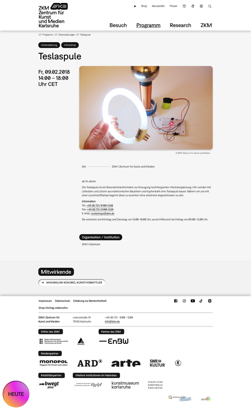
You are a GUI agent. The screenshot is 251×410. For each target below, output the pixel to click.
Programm (148, 25)
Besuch (118, 25)
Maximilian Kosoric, (74, 282)
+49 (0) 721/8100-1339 (100, 209)
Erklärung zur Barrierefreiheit (89, 300)
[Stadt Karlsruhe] (81, 341)
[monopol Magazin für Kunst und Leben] (53, 363)
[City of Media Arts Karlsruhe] (206, 399)
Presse (173, 6)
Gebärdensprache (193, 6)
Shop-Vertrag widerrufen (53, 307)
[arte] (125, 363)
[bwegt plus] (49, 385)
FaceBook (176, 300)
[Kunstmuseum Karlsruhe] (125, 385)
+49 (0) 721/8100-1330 (99, 205)
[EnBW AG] (113, 341)
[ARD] (89, 363)
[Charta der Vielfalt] (179, 399)
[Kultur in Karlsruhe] (178, 363)
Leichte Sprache (184, 6)
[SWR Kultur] (157, 363)
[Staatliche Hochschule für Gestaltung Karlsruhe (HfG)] (88, 385)
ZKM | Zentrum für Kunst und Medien (133, 166)
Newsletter (158, 6)
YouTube (193, 300)
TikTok (201, 300)
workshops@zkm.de (102, 213)
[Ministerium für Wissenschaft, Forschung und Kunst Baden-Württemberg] (53, 341)
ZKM (206, 25)
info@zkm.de (112, 321)
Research (180, 25)
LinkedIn (210, 300)
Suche (210, 6)
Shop (144, 6)
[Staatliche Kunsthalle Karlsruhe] (155, 385)
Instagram (184, 300)
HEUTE (16, 394)
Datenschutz (62, 300)
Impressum (45, 300)
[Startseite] (57, 15)
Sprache (201, 6)
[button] (146, 108)
